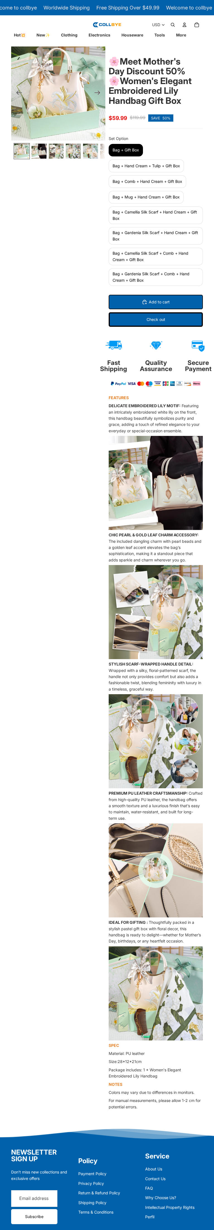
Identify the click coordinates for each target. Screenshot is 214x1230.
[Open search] (173, 25)
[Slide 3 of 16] (56, 151)
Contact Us (155, 1178)
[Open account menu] (184, 25)
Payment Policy (92, 1173)
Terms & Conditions (95, 1212)
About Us (153, 1169)
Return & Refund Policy (99, 1192)
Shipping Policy (92, 1202)
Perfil (149, 1216)
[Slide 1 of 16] (21, 151)
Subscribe (34, 1216)
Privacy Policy (91, 1183)
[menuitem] (181, 35)
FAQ (149, 1188)
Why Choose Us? (160, 1197)
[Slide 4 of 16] (73, 151)
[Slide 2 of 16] (39, 151)
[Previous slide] (17, 93)
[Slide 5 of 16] (90, 151)
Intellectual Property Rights (169, 1207)
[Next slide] (99, 93)
